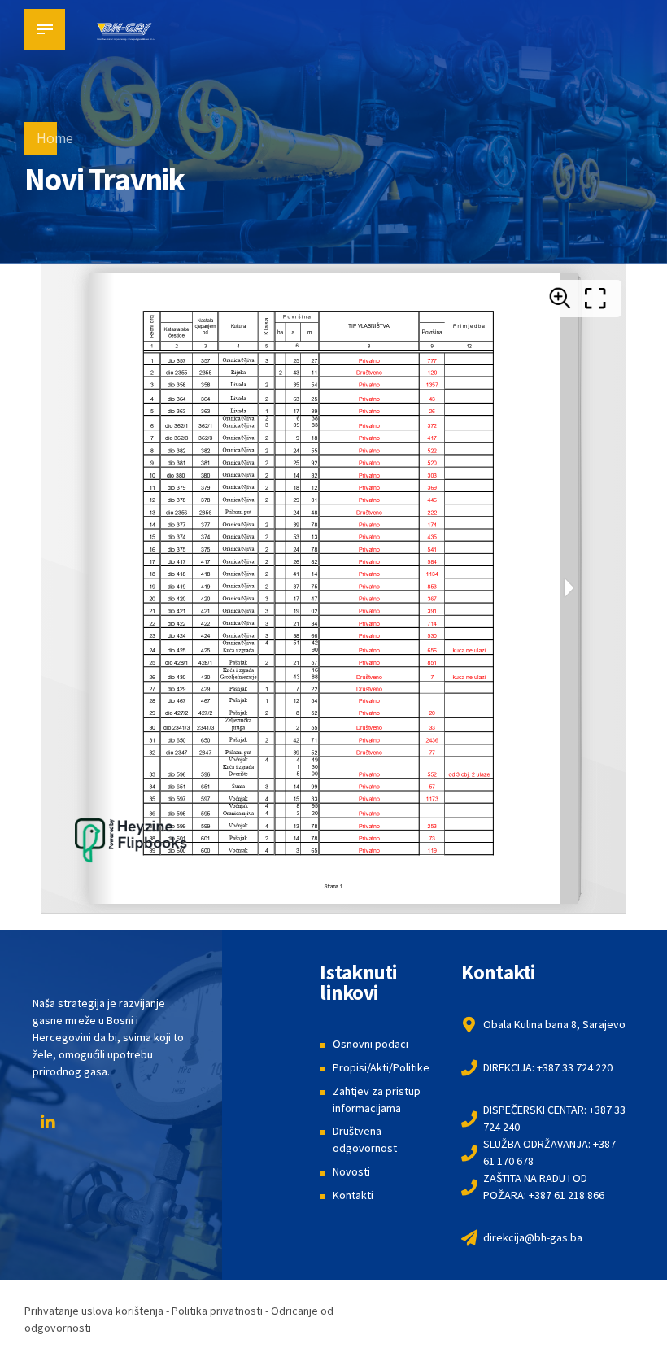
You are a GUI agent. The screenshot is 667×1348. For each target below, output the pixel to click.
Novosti (351, 1171)
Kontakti (353, 1195)
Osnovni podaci (370, 1043)
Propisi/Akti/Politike (381, 1067)
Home (55, 138)
